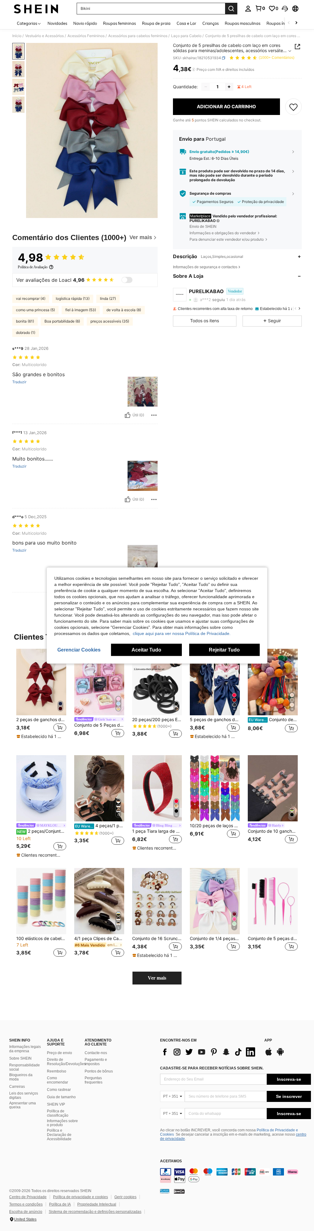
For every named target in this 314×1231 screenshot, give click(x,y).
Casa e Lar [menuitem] (186, 23)
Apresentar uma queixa (22, 1105)
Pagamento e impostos (96, 1061)
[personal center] (248, 8)
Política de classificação (57, 1113)
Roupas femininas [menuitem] (119, 23)
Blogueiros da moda (21, 1077)
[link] (260, 8)
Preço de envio (59, 1053)
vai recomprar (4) (30, 298)
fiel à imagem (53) (80, 310)
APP (268, 1040)
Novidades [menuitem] (57, 23)
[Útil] (127, 415)
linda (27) (108, 298)
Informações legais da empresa (25, 1049)
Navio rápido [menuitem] (85, 23)
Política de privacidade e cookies (80, 1197)
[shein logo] (36, 8)
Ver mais (157, 978)
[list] (209, 1052)
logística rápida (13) (73, 298)
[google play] (280, 1055)
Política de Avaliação (33, 267)
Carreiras (17, 1086)
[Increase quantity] (229, 86)
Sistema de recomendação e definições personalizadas (95, 1212)
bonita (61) (25, 321)
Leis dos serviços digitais (23, 1095)
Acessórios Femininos (86, 36)
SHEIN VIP (56, 1104)
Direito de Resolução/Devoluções (66, 1061)
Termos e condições (26, 1204)
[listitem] (41, 697)
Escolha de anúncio (25, 1212)
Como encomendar (57, 1080)
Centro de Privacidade (28, 1197)
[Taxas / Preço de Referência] (193, 69)
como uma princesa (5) (35, 310)
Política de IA (60, 1204)
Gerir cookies (125, 1197)
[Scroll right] (296, 23)
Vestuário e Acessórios (44, 36)
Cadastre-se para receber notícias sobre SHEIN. (211, 1068)
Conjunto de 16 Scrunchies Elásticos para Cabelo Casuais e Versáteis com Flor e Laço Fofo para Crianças (157, 938)
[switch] (126, 280)
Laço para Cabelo (186, 36)
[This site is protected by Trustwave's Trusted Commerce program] (164, 1191)
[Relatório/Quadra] (154, 415)
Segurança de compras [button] (210, 193)
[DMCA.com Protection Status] (179, 1191)
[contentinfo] (235, 1175)
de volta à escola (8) (123, 310)
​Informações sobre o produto (62, 1123)
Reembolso (56, 1071)
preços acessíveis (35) (109, 321)
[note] (40, 736)
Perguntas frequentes (93, 1080)
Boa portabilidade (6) (62, 321)
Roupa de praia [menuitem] (156, 23)
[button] (285, 8)
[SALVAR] (293, 106)
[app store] (268, 1055)
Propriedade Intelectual (96, 1204)
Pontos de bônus (99, 1071)
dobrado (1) (25, 332)
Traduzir (19, 382)
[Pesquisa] (231, 8)
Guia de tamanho (61, 1097)
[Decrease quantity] (206, 86)
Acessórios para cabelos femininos (137, 36)
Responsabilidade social (24, 1067)
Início (16, 36)
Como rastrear (59, 1090)
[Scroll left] (289, 23)
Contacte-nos (96, 1053)
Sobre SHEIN (20, 1058)
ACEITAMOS (171, 1161)
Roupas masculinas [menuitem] (242, 23)
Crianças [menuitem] (210, 23)
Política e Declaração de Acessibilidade (59, 1134)
